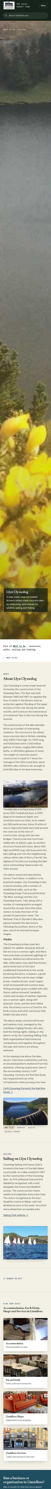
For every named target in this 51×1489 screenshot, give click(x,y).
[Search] (6, 15)
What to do (19, 646)
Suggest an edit (14, 1278)
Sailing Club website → (15, 1215)
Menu (43, 5)
